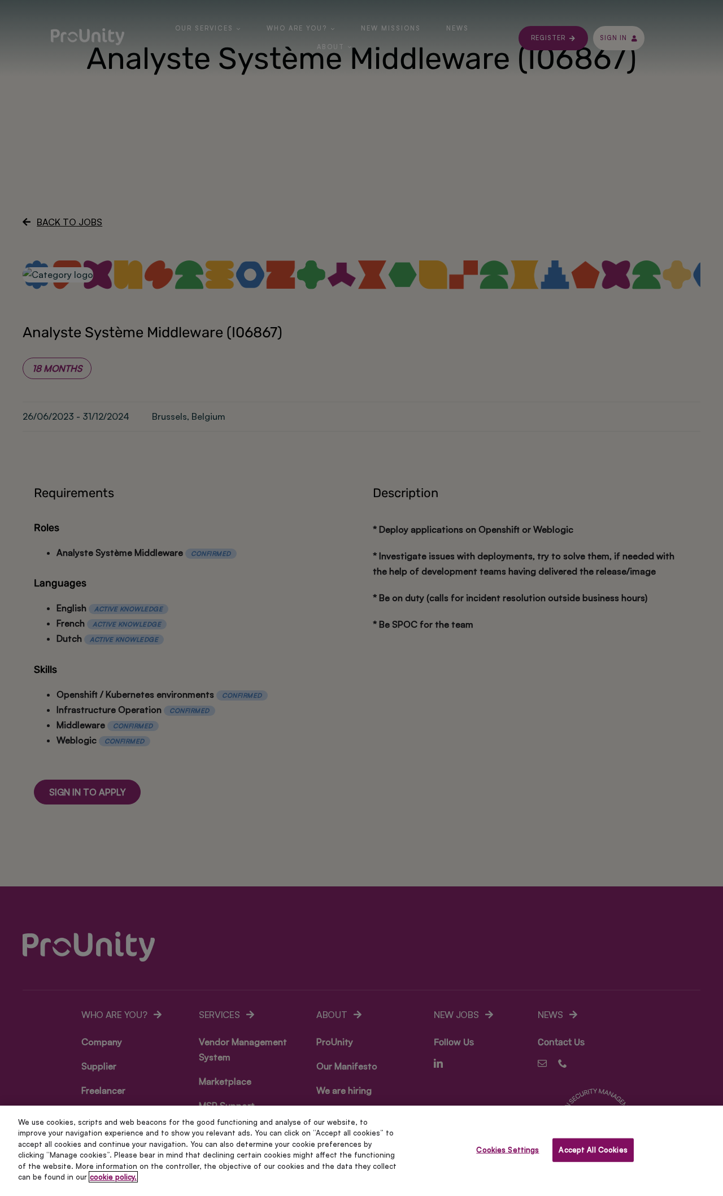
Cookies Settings (507, 1149)
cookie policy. (113, 1176)
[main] (361, 1151)
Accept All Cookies (593, 1149)
